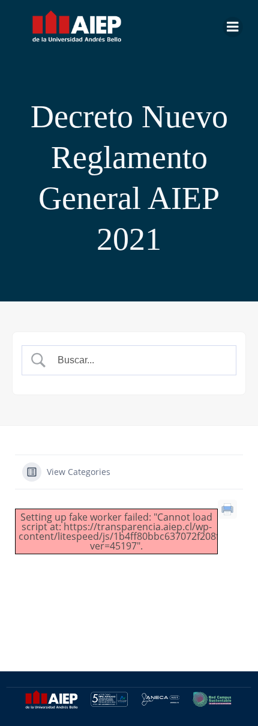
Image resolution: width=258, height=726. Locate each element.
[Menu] (233, 27)
